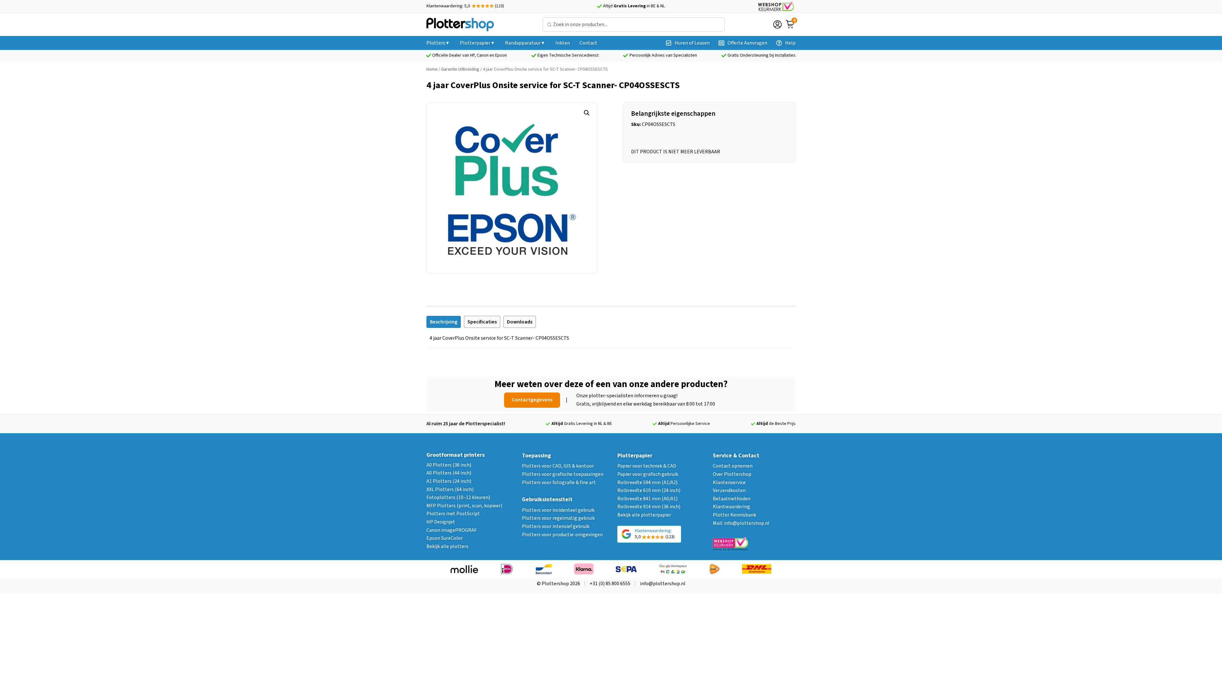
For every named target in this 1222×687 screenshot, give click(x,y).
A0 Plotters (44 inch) (448, 472)
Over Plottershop (732, 474)
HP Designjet (440, 521)
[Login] (777, 24)
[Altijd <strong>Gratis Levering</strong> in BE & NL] (599, 6)
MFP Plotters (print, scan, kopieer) (464, 505)
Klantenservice (729, 482)
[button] (587, 113)
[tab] (443, 322)
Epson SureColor (444, 538)
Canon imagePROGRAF (451, 530)
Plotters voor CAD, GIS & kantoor (558, 465)
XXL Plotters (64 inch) (450, 489)
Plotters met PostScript (453, 513)
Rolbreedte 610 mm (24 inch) (648, 490)
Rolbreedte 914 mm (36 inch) (648, 506)
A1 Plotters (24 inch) (448, 481)
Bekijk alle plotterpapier (644, 514)
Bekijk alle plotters (447, 546)
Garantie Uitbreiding (460, 69)
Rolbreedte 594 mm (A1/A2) (647, 482)
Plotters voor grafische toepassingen (562, 474)
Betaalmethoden (731, 498)
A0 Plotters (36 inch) (448, 464)
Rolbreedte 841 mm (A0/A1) (647, 498)
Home (432, 69)
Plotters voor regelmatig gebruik (558, 518)
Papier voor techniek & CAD (646, 465)
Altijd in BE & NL (634, 6)
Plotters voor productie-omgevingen (562, 534)
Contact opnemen (733, 465)
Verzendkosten (729, 490)
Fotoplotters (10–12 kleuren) (458, 497)
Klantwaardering (731, 506)
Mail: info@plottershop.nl (741, 523)
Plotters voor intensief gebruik (555, 526)
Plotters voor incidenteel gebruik (558, 510)
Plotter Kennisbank (734, 514)
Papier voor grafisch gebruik (647, 474)
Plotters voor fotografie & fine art (559, 482)
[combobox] (634, 24)
